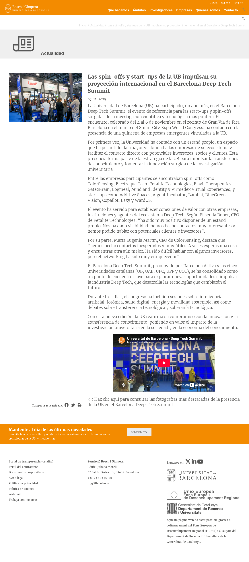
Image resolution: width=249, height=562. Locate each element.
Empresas (184, 10)
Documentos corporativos (26, 472)
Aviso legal (16, 478)
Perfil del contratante (23, 467)
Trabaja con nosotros (23, 499)
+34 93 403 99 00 (100, 478)
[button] (243, 10)
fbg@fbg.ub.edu (98, 483)
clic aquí (111, 399)
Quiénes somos (208, 10)
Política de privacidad (23, 483)
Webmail (15, 494)
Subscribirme (139, 432)
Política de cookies (21, 489)
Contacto (231, 10)
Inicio (82, 25)
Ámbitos (139, 10)
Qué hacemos (118, 10)
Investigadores (161, 10)
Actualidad (97, 25)
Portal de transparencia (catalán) (31, 461)
